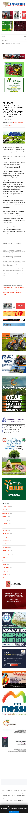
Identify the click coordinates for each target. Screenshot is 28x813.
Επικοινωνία (20, 800)
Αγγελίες (17, 798)
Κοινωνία (18, 793)
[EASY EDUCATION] (14, 658)
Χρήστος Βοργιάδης (18, 122)
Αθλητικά (19, 795)
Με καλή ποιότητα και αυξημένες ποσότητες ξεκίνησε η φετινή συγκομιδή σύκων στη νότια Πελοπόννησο (14, 269)
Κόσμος (24, 795)
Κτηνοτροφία (16, 790)
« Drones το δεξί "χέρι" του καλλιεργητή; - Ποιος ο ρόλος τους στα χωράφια (14, 287)
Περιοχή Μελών (13, 800)
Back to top (15, 782)
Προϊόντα (13, 795)
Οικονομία (12, 793)
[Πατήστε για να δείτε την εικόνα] (14, 137)
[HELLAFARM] (14, 599)
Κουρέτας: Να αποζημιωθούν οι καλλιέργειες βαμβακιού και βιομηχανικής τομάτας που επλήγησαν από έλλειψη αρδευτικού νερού (14, 251)
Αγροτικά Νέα (9, 790)
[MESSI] (14, 703)
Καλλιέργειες (23, 790)
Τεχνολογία (10, 125)
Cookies (6, 800)
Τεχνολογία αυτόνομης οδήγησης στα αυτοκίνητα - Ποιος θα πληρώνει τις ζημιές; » (13, 292)
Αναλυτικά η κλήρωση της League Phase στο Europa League (14, 274)
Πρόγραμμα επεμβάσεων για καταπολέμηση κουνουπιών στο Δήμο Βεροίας (12, 257)
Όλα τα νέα (12, 798)
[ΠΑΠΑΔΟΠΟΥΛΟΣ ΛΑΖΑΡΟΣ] (14, 629)
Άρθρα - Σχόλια (5, 798)
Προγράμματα (5, 793)
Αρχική (3, 790)
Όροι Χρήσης (23, 798)
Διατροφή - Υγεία (6, 795)
